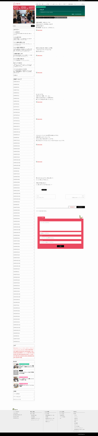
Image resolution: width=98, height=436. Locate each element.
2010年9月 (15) (17, 333)
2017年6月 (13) (17, 109)
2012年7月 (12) (17, 274)
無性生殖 (20, 354)
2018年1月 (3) (16, 101)
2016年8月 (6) (16, 137)
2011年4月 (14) (17, 313)
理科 (25, 354)
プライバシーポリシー (78, 427)
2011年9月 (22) (17, 302)
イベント (79, 4)
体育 (14, 351)
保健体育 (17, 351)
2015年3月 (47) (17, 185)
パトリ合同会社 (17, 393)
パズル (30, 348)
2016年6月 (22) (17, 143)
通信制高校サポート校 (49, 415)
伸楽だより (47, 421)
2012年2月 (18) (17, 288)
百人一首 (29, 354)
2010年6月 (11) (17, 341)
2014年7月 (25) (17, 207)
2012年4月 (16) (17, 282)
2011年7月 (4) (16, 305)
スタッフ (75, 424)
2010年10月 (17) (17, 330)
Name (41, 231)
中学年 (26, 349)
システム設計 (52, 4)
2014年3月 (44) (17, 218)
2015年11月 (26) (17, 162)
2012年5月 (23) (17, 280)
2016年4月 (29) (17, 148)
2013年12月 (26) (17, 226)
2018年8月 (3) (16, 87)
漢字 (17, 354)
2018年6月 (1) (16, 92)
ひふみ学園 (46, 4)
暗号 (30, 352)
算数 (16, 355)
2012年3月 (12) (17, 285)
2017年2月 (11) (17, 120)
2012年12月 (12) (17, 260)
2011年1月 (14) (17, 322)
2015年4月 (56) (17, 182)
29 (14, 348)
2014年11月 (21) (17, 196)
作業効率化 (61, 415)
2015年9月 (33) (17, 168)
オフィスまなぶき (17, 396)
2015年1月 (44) (17, 190)
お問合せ (83, 4)
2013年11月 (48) (17, 229)
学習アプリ (65, 4)
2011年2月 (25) (17, 319)
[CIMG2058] (47, 108)
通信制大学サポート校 (49, 418)
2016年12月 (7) (17, 126)
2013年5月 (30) (17, 246)
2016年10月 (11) (17, 131)
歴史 (15, 354)
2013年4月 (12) (17, 249)
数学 (28, 352)
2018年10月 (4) (17, 81)
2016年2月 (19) (17, 154)
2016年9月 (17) (17, 134)
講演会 (26, 355)
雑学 (14, 357)
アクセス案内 (76, 426)
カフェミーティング (34, 420)
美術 (18, 355)
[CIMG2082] (47, 151)
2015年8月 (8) (16, 171)
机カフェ (60, 4)
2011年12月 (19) (17, 294)
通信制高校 (30, 355)
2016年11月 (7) (17, 129)
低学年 (32, 349)
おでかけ (16, 348)
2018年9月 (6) (16, 84)
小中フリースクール (49, 420)
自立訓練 (21, 355)
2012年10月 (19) (17, 266)
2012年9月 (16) (17, 268)
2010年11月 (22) (17, 327)
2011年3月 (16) (17, 316)
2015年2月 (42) (17, 187)
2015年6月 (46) (17, 176)
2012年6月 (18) (17, 277)
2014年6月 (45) (17, 210)
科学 (14, 355)
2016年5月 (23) (17, 145)
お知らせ (75, 420)
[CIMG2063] (47, 62)
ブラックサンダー (21, 349)
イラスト (24, 348)
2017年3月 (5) (16, 118)
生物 (27, 354)
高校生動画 (71, 4)
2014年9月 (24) (17, 201)
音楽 (16, 357)
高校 (21, 357)
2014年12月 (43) (17, 193)
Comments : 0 (80, 207)
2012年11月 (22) (17, 263)
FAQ (74, 421)
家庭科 (29, 351)
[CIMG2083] (47, 37)
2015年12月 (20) (17, 159)
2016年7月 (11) (17, 140)
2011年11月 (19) (17, 296)
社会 (32, 354)
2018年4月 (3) (16, 98)
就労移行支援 (16, 352)
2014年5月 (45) (17, 213)
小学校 (32, 351)
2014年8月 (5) (16, 204)
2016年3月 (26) (17, 151)
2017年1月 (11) (17, 123)
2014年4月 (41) (17, 215)
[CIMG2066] (44, 82)
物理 (23, 354)
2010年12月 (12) (17, 324)
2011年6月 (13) (17, 308)
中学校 (29, 349)
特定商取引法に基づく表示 (79, 429)
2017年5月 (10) (17, 112)
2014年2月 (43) (17, 221)
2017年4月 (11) (17, 115)
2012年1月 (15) (17, 291)
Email (41, 235)
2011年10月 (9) (17, 299)
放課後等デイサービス (23, 352)
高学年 (18, 357)
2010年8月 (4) (16, 335)
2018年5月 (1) (16, 95)
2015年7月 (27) (17, 173)
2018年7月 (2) (16, 90)
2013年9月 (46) (17, 235)
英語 (24, 355)
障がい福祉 (41, 4)
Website (41, 240)
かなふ (57, 4)
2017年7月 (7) (16, 106)
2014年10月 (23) (17, 199)
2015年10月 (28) (17, 165)
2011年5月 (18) (17, 310)
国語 (22, 351)
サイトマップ (76, 431)
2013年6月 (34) (17, 243)
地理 (26, 351)
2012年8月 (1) (16, 271)
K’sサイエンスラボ (17, 399)
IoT (60, 418)
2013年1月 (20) (17, 257)
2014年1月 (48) (17, 224)
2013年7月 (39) (17, 240)
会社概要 (75, 423)
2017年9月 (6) (16, 104)
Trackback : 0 (72, 207)
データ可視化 (62, 416)
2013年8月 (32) (17, 238)
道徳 (33, 355)
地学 (24, 351)
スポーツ (27, 348)
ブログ (75, 4)
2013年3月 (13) (17, 252)
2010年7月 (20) (17, 338)
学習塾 (46, 416)
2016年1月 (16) (17, 157)
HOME (37, 4)
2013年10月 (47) (17, 232)
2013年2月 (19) (17, 254)
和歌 (20, 351)
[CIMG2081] (47, 125)
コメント (41, 220)
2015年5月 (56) (17, 179)
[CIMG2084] (47, 168)
